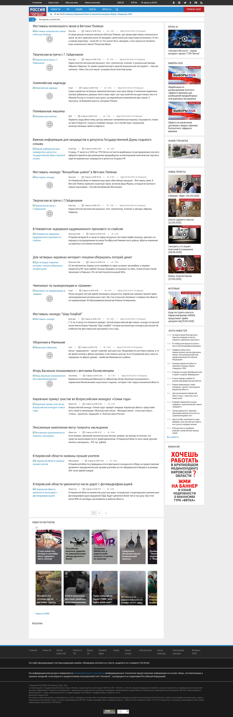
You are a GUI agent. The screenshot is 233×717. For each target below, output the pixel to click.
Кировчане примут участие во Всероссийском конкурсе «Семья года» (82, 399)
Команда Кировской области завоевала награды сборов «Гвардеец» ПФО (98, 14)
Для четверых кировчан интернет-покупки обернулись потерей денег (82, 257)
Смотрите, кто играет (191, 227)
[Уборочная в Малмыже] (49, 355)
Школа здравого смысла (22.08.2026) (181, 221)
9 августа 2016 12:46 (94, 376)
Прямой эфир (194, 9)
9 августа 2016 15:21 (92, 205)
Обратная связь (71, 2)
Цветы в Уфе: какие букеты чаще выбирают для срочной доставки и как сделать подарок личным (186, 421)
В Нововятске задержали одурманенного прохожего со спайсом (78, 229)
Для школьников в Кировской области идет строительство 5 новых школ (185, 395)
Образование (73, 461)
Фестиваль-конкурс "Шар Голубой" (57, 314)
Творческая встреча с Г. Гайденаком (58, 54)
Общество (72, 404)
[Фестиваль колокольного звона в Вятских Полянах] (49, 39)
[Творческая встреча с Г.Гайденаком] (49, 213)
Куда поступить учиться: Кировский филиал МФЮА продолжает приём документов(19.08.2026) (181, 317)
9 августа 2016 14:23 (97, 234)
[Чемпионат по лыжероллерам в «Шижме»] (49, 298)
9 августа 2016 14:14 (97, 262)
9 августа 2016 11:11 (93, 489)
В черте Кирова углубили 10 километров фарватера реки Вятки (186, 379)
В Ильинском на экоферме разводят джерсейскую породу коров (185, 430)
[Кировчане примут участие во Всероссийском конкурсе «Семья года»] (49, 412)
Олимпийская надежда (49, 83)
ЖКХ (70, 116)
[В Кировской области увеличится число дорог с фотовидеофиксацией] (49, 497)
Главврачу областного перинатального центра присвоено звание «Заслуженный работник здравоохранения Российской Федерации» (186, 355)
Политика (72, 149)
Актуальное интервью (191, 293)
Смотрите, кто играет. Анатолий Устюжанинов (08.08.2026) (180, 249)
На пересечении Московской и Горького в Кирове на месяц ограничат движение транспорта (185, 337)
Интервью (174, 288)
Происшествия (74, 234)
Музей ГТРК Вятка (178, 141)
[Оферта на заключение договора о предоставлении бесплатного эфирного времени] (184, 111)
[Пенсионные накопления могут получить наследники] (49, 440)
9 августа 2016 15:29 (93, 177)
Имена (197, 256)
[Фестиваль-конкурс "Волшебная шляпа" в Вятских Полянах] (49, 185)
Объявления (145, 650)
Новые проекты (177, 171)
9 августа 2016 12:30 (94, 404)
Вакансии (174, 446)
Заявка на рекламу (92, 2)
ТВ (68, 9)
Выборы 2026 (175, 63)
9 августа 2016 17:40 (93, 31)
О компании (37, 2)
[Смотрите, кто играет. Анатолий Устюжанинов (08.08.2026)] (184, 234)
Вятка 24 (106, 9)
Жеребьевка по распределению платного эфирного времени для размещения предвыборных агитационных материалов (182, 93)
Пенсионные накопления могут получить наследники (70, 427)
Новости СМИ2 (42, 613)
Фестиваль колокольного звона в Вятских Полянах (68, 26)
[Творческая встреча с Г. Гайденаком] (49, 67)
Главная (33, 650)
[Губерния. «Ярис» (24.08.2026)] (184, 184)
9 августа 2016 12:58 (90, 291)
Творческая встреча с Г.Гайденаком (57, 200)
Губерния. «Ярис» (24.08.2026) (183, 195)
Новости (55, 9)
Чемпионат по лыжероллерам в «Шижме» (62, 285)
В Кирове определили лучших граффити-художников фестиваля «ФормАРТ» (187, 404)
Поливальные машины (49, 111)
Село (70, 347)
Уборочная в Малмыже (49, 342)
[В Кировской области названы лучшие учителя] (49, 469)
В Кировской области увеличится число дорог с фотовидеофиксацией (82, 484)
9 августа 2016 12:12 (93, 432)
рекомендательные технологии (89, 673)
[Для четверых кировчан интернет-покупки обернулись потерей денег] (49, 270)
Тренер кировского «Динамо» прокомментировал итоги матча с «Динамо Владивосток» (186, 413)
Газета (92, 9)
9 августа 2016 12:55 (93, 319)
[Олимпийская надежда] (49, 96)
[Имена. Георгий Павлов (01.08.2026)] (184, 264)
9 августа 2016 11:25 (96, 461)
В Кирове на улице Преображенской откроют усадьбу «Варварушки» (187, 373)
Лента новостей (177, 330)
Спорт (70, 88)
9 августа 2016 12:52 (89, 347)
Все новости (173, 437)
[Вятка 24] (184, 39)
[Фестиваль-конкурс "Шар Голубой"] (49, 327)
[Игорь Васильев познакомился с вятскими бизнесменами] (49, 383)
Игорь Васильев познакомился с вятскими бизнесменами (73, 371)
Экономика (72, 376)
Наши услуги (53, 2)
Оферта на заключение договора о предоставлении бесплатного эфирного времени (183, 127)
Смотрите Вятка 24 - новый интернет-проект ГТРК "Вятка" (184, 52)
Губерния (196, 176)
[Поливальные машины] (49, 124)
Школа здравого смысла (190, 200)
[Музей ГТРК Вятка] (184, 153)
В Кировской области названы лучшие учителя (66, 456)
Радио (79, 9)
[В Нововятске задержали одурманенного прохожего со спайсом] (49, 242)
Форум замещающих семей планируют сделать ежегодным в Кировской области (186, 387)
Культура (72, 31)
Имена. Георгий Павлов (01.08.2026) (180, 277)
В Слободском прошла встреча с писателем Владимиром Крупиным (186, 344)
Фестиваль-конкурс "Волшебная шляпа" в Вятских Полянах (75, 172)
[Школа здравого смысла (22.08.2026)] (184, 208)
